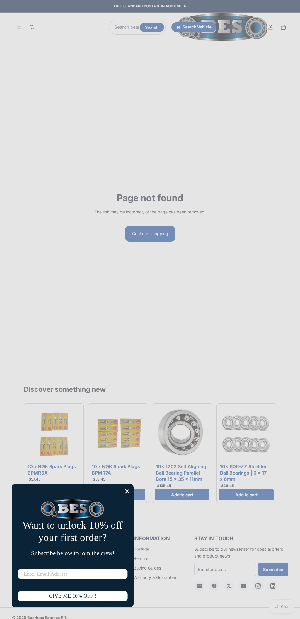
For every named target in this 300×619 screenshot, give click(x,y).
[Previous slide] (32, 433)
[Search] (31, 27)
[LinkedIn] (272, 586)
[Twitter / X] (229, 586)
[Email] (199, 586)
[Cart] (283, 27)
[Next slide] (74, 433)
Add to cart (182, 494)
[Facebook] (214, 586)
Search (152, 27)
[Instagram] (258, 586)
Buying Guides (147, 567)
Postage (141, 548)
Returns (141, 558)
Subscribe (273, 569)
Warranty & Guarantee (155, 577)
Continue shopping (150, 233)
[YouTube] (243, 586)
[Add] (72, 452)
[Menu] (18, 27)
